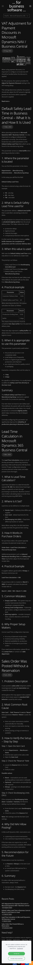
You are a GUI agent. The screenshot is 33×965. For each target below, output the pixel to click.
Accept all (16, 953)
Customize (20, 948)
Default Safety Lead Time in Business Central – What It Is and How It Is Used (16, 911)
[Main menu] (2, 6)
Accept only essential (17, 958)
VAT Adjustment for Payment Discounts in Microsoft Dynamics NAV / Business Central (15, 904)
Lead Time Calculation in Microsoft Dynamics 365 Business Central (16, 918)
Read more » (6, 101)
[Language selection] (30, 6)
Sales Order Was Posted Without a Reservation (13, 925)
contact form (8, 652)
